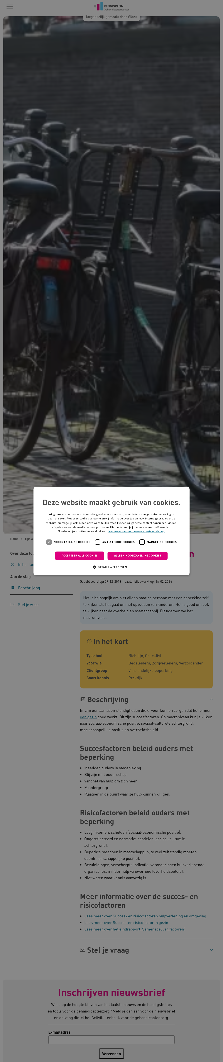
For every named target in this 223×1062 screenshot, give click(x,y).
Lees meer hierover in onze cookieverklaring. (136, 531)
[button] (111, 567)
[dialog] (112, 531)
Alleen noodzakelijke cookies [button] (137, 555)
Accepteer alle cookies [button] (80, 555)
